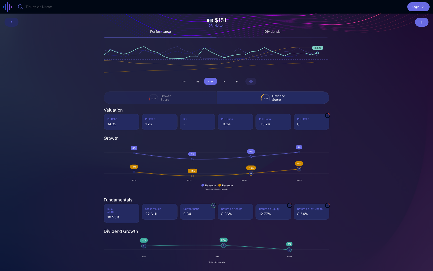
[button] (418, 6)
